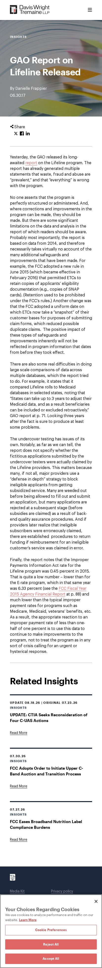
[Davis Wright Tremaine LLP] (30, 10)
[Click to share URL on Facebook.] (22, 133)
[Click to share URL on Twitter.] (16, 133)
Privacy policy (62, 891)
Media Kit (17, 891)
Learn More (28, 920)
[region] (51, 931)
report (31, 163)
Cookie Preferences (51, 930)
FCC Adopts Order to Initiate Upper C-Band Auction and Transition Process (46, 771)
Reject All (51, 944)
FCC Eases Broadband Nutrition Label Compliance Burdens (46, 824)
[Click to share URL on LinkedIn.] (28, 133)
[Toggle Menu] (90, 9)
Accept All (51, 959)
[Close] (96, 901)
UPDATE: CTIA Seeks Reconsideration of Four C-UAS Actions (48, 717)
